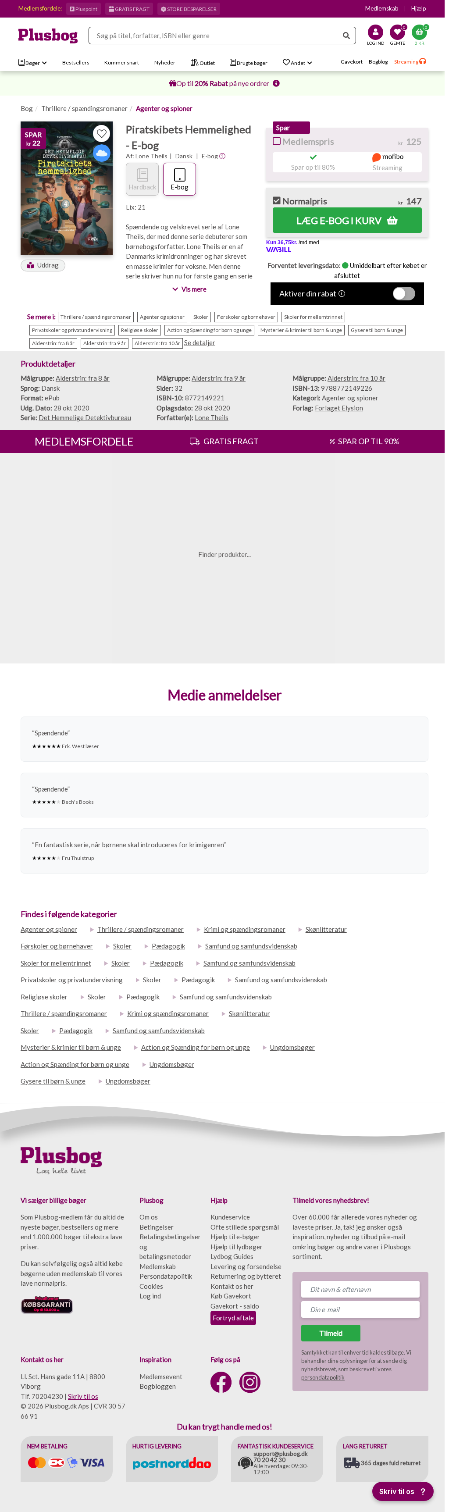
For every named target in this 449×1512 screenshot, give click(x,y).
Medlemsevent (160, 1376)
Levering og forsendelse (246, 1266)
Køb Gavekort (230, 1296)
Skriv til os (83, 1396)
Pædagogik (168, 946)
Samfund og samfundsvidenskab (251, 946)
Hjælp (418, 8)
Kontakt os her (231, 1286)
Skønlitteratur (326, 929)
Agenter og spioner (164, 108)
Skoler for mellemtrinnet (56, 963)
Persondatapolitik (165, 1276)
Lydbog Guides (231, 1256)
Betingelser (156, 1227)
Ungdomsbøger (292, 1047)
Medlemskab (382, 8)
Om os (148, 1217)
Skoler (122, 946)
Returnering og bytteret (245, 1276)
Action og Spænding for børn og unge (195, 1047)
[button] (43, 265)
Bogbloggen (157, 1386)
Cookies (151, 1286)
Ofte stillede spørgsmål (244, 1227)
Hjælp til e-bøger (235, 1237)
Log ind (150, 1296)
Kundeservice (230, 1217)
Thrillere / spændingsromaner (84, 108)
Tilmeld (330, 1333)
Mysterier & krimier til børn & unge (71, 1047)
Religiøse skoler (44, 997)
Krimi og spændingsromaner (244, 929)
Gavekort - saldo (234, 1306)
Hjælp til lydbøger (236, 1247)
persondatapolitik (323, 1377)
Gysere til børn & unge (53, 1081)
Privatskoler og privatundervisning (72, 980)
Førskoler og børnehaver (57, 946)
